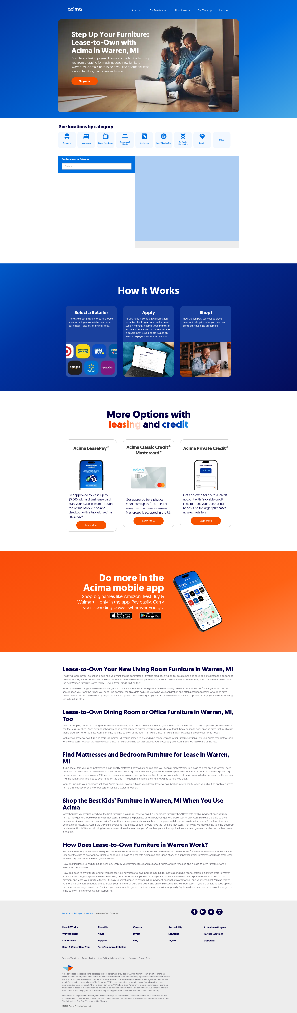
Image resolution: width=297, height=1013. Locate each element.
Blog (135, 940)
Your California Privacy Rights (111, 958)
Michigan (78, 913)
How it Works (182, 10)
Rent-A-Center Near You (76, 947)
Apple (122, 616)
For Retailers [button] (156, 10)
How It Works (70, 927)
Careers (137, 927)
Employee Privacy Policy (140, 958)
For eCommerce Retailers (112, 947)
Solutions (173, 933)
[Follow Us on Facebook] (193, 914)
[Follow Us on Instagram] (218, 914)
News (101, 933)
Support (102, 940)
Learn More (91, 525)
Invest (136, 933)
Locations (66, 913)
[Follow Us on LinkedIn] (201, 914)
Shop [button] (134, 10)
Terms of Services (70, 958)
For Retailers (69, 940)
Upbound (209, 940)
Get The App (205, 10)
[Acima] (67, 968)
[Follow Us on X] (209, 914)
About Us (103, 927)
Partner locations (213, 934)
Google (152, 616)
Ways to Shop (70, 933)
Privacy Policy (88, 958)
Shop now (84, 81)
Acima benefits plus (215, 927)
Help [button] (222, 10)
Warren (89, 913)
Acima (75, 10)
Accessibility (175, 927)
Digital (172, 940)
